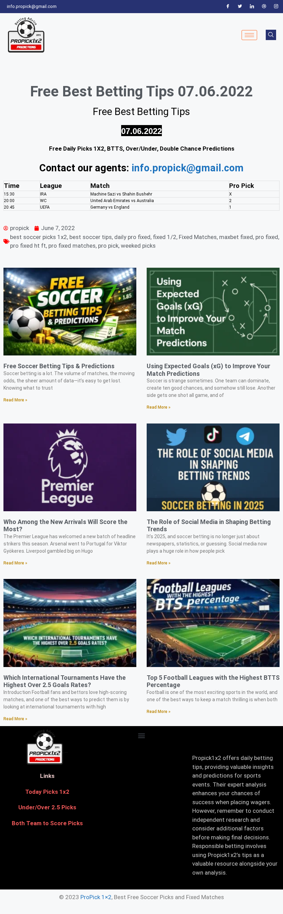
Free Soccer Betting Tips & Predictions (59, 366)
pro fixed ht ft (28, 245)
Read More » (15, 400)
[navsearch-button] (271, 35)
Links (47, 775)
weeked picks (138, 245)
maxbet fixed (236, 237)
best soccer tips (90, 237)
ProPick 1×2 (95, 897)
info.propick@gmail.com (187, 168)
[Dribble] (264, 6)
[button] (141, 735)
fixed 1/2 (164, 237)
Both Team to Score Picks (47, 823)
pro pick (108, 245)
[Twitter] (240, 6)
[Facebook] (228, 6)
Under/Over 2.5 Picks (47, 807)
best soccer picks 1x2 (38, 237)
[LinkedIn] (252, 6)
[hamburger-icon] (249, 35)
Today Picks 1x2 (47, 791)
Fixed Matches (198, 237)
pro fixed (266, 237)
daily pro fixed (132, 237)
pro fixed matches (72, 245)
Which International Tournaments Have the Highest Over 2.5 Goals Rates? (64, 681)
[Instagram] (276, 6)
